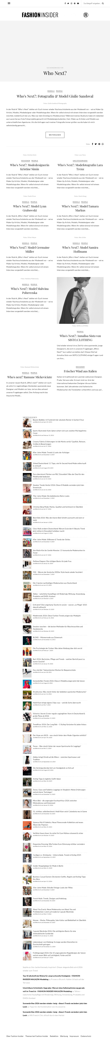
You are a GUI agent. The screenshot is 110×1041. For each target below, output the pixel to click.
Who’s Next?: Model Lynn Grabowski (29, 208)
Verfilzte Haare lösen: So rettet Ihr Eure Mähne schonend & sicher (58, 833)
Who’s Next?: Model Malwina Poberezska (30, 291)
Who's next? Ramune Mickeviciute (29, 377)
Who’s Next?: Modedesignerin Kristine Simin (29, 167)
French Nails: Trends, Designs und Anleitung (49, 898)
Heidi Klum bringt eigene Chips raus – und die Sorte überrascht (57, 703)
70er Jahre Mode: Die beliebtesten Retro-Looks (51, 496)
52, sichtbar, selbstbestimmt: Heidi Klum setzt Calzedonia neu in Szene (60, 811)
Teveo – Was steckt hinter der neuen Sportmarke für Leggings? (57, 746)
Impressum (74, 1036)
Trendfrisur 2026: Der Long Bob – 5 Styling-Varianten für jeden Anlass (59, 724)
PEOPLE (59, 91)
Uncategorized (80, 160)
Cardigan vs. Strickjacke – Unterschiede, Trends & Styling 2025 (57, 855)
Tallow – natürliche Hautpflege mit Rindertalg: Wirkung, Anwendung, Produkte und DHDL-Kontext (54, 994)
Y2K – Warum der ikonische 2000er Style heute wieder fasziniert (58, 572)
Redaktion (54, 1036)
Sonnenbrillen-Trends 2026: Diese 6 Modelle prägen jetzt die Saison (59, 681)
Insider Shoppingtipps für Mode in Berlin (48, 866)
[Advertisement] (55, 46)
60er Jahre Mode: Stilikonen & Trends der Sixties (51, 539)
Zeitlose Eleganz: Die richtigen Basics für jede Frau (52, 561)
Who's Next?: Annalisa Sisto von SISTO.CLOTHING (80, 338)
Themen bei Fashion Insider (36, 1036)
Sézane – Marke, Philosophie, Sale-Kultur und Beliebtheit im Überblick (59, 920)
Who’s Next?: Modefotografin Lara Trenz (80, 167)
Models (51, 91)
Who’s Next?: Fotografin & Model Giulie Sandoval (55, 96)
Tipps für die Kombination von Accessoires (47, 1007)
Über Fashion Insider (15, 1036)
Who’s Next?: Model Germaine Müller (30, 249)
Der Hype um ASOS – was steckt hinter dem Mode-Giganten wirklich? (59, 735)
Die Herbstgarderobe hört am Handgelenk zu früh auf (53, 768)
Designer (25, 160)
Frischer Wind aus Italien (80, 371)
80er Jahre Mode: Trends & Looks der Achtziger (51, 452)
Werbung (64, 1036)
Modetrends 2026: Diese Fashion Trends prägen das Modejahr (57, 616)
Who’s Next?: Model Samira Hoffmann (80, 249)
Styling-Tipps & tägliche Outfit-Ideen (47, 779)
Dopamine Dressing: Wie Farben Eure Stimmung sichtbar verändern (59, 844)
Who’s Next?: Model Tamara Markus (80, 208)
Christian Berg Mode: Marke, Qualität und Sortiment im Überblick (58, 507)
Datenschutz (86, 1036)
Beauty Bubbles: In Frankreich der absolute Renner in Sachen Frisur (58, 420)
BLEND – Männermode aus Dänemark (47, 637)
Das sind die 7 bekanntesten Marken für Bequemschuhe (54, 670)
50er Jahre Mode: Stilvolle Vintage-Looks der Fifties (53, 888)
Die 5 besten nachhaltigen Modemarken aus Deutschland (55, 583)
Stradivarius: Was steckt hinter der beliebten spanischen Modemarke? (59, 692)
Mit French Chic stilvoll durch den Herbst (47, 1015)
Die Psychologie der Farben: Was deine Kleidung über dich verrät (57, 648)
